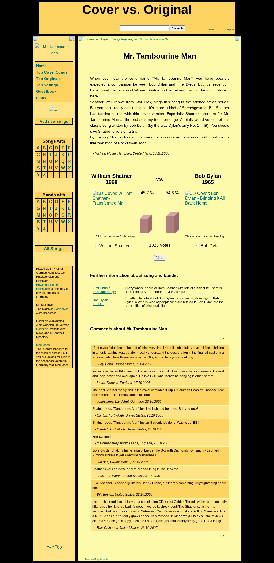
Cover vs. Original (98, 39)
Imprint (230, 29)
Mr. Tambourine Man (157, 39)
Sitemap (213, 29)
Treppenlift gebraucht (96, 559)
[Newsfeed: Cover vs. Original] (54, 110)
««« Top (54, 547)
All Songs (54, 248)
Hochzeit (42, 328)
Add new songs (54, 121)
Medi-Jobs (43, 344)
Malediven (61, 308)
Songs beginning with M (127, 39)
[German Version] (54, 53)
